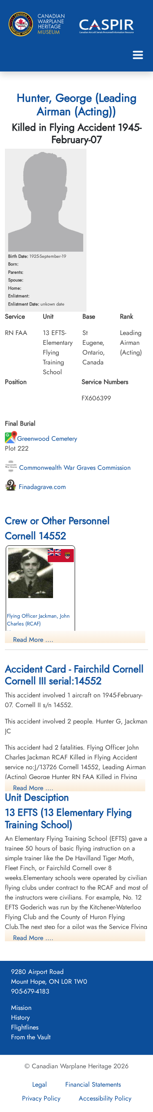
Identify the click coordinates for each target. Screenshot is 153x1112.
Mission (21, 1007)
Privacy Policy (41, 1098)
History (20, 1017)
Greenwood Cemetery (47, 438)
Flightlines (24, 1027)
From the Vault (31, 1037)
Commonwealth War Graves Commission (74, 467)
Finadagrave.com (41, 486)
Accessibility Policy (105, 1098)
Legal (39, 1084)
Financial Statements (93, 1084)
